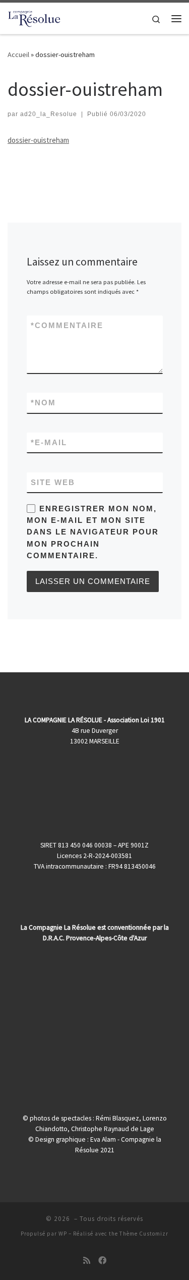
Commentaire (67, 325)
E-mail (49, 442)
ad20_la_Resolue (48, 114)
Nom (43, 402)
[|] (34, 17)
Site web (53, 482)
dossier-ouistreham (38, 140)
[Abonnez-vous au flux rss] (86, 1260)
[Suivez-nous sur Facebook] (102, 1260)
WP (62, 1233)
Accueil (18, 54)
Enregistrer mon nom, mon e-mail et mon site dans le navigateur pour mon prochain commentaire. (93, 532)
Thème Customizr (143, 1233)
